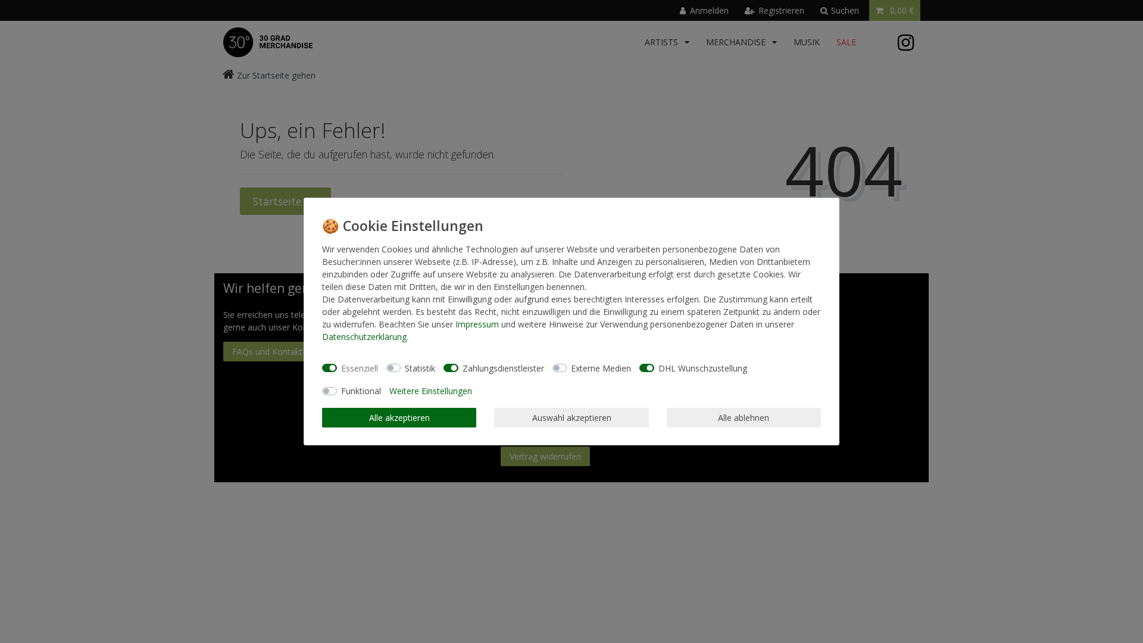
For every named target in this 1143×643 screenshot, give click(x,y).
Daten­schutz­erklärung (364, 336)
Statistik (420, 368)
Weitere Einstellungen (430, 391)
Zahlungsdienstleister (503, 368)
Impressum (477, 324)
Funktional (361, 391)
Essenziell (359, 368)
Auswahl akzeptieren (571, 417)
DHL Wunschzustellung (702, 368)
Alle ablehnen (743, 417)
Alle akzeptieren (399, 417)
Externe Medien (601, 368)
